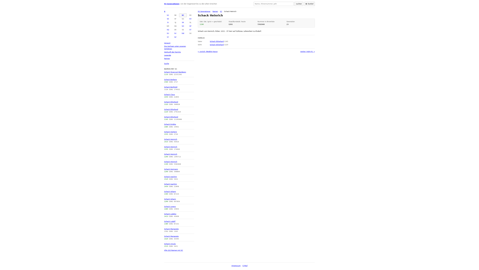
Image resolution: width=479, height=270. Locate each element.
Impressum (236, 266)
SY (168, 37)
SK (183, 22)
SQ (168, 30)
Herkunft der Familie (172, 52)
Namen (215, 11)
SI (168, 22)
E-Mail (245, 266)
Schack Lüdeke (170, 214)
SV (175, 33)
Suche (166, 63)
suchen (299, 4)
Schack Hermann (171, 169)
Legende (167, 55)
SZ (175, 37)
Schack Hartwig (170, 132)
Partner (167, 59)
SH (190, 19)
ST (190, 30)
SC (183, 15)
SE (168, 19)
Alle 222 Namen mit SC (173, 250)
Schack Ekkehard (171, 102)
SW (183, 33)
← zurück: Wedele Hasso (208, 51)
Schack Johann (170, 191)
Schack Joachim (170, 177)
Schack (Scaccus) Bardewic (175, 72)
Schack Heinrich (170, 139)
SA (168, 15)
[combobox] (274, 4)
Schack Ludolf (169, 221)
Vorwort (167, 43)
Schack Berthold (170, 87)
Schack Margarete (171, 229)
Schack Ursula (170, 244)
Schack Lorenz (170, 207)
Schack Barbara (170, 79)
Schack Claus (169, 95)
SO (183, 26)
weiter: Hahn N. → (307, 51)
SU (168, 33)
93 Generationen (171, 4)
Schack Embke (170, 124)
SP (190, 26)
